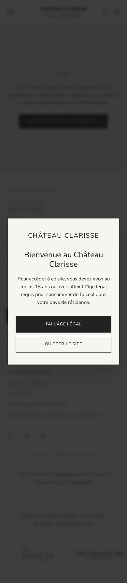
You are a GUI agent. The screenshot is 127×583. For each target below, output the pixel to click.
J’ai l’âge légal (63, 324)
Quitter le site (63, 344)
